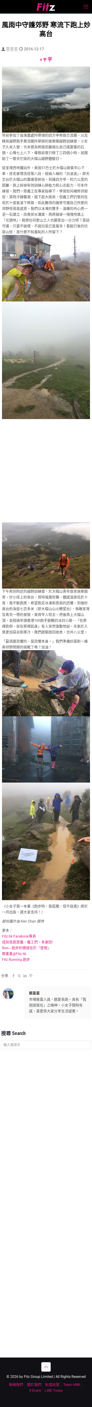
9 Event (35, 1390)
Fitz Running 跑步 (16, 959)
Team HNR (71, 1385)
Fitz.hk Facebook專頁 (19, 936)
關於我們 (34, 1385)
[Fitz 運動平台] (46, 6)
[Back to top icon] (46, 1367)
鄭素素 (12, 49)
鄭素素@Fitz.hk (14, 954)
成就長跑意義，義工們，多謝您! (27, 942)
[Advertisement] (46, 474)
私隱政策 (52, 1385)
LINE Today (54, 1390)
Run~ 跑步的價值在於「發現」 (26, 948)
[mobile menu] (86, 7)
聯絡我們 (16, 1385)
